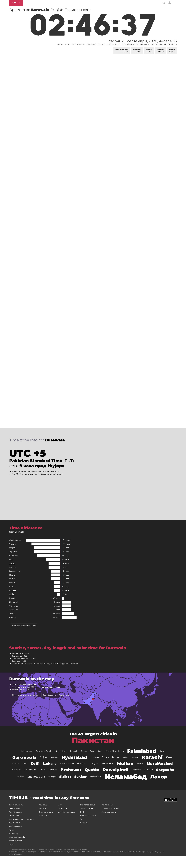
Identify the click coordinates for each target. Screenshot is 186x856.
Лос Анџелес (121, 51)
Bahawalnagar (26, 751)
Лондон (137, 51)
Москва (12, 590)
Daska (100, 751)
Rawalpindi (115, 769)
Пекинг (160, 51)
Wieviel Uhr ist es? (119, 852)
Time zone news (46, 812)
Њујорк (12, 548)
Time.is (16, 3)
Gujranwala (24, 757)
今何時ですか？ (132, 852)
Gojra (162, 751)
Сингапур (13, 606)
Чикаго (12, 544)
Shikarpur (52, 777)
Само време (14, 823)
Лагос (12, 563)
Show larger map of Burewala (25, 695)
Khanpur (15, 763)
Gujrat (43, 757)
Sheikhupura (36, 776)
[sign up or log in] (169, 4)
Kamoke (135, 757)
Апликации (44, 805)
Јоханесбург (15, 571)
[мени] (175, 3)
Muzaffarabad (160, 763)
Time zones (14, 816)
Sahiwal (148, 769)
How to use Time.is (88, 816)
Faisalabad (141, 751)
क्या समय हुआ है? (32, 852)
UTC (11, 559)
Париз (149, 51)
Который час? (85, 852)
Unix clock (62, 808)
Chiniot (84, 751)
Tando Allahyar (95, 777)
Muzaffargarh (16, 770)
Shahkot (20, 777)
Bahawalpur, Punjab (43, 751)
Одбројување (15, 826)
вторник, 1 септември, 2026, (142, 41)
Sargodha (165, 770)
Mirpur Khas (108, 763)
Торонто (13, 552)
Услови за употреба (110, 808)
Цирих (12, 579)
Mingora (94, 763)
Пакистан (93, 740)
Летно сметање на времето (21, 819)
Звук (11, 844)
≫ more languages (15, 854)
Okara (43, 770)
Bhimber (61, 751)
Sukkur (80, 777)
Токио (172, 51)
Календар (13, 833)
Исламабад (126, 777)
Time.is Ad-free (86, 808)
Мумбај (12, 598)
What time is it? (14, 852)
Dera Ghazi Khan (115, 751)
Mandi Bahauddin (67, 763)
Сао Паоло (14, 556)
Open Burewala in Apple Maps (55, 695)
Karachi (152, 757)
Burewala (74, 751)
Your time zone (15, 812)
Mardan (81, 763)
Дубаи (12, 594)
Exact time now (16, 805)
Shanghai (13, 602)
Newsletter (44, 816)
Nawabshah (30, 770)
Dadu (92, 751)
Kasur (169, 757)
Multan (125, 763)
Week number (15, 841)
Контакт (83, 823)
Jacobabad (94, 757)
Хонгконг (13, 610)
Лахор (159, 777)
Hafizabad (54, 757)
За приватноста (109, 812)
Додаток (43, 808)
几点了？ (24, 852)
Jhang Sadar (110, 757)
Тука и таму (14, 808)
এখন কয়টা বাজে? (75, 852)
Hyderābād (74, 757)
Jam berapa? (107, 852)
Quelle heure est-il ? (56, 852)
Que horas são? (97, 852)
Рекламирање (108, 805)
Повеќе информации (95, 44)
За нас (83, 819)
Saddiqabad (136, 770)
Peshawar (70, 769)
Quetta (92, 769)
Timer (11, 830)
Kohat (25, 763)
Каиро (12, 587)
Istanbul (12, 583)
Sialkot (65, 777)
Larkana (49, 763)
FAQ (82, 812)
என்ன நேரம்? (149, 852)
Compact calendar (17, 837)
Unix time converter (66, 812)
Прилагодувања (87, 805)
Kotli (35, 763)
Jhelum (125, 757)
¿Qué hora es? (43, 852)
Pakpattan (53, 770)
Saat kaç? (141, 852)
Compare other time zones (24, 626)
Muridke (140, 763)
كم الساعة (67, 852)
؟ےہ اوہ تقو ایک (159, 852)
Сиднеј (12, 617)
